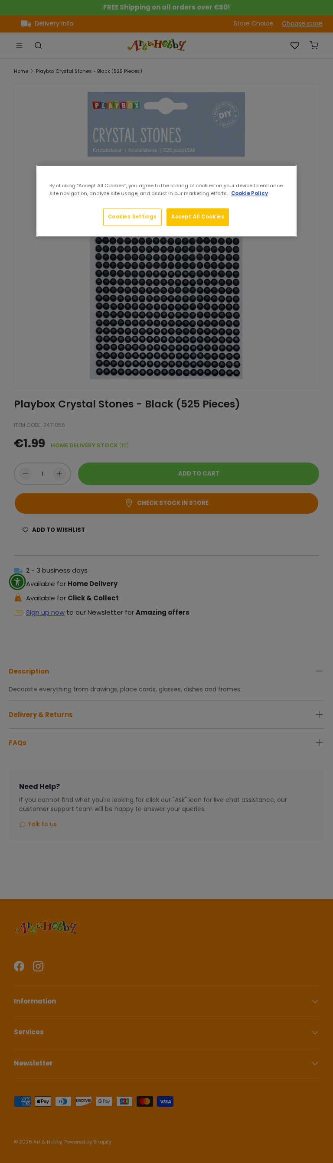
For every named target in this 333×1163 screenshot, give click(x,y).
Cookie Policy (249, 193)
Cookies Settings (132, 216)
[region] (166, 201)
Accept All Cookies (197, 216)
